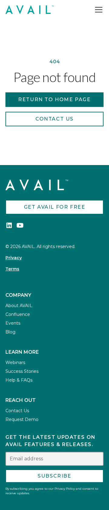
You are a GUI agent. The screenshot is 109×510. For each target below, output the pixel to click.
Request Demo (21, 419)
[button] (97, 9)
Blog (10, 332)
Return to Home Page (54, 99)
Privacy (13, 257)
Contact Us (17, 410)
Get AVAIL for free (54, 207)
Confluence (17, 314)
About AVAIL (18, 305)
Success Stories (21, 371)
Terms (12, 269)
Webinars (15, 362)
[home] (29, 9)
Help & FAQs (18, 380)
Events (12, 323)
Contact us (54, 119)
